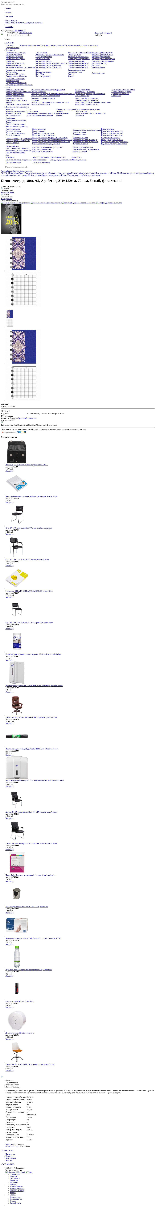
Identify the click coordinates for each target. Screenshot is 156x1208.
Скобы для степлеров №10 (78, 63)
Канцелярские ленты (44, 57)
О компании (15, 1174)
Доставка (9, 16)
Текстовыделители (13, 115)
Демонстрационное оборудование (19, 160)
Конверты (35, 100)
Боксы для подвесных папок (112, 140)
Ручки (29, 109)
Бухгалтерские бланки (120, 94)
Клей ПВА (40, 74)
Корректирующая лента (101, 57)
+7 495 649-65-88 (18, 31)
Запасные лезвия (98, 67)
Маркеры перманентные (15, 111)
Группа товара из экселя (51, 175)
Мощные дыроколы (13, 65)
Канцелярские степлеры (15, 70)
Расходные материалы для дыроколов (20, 67)
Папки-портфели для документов (19, 139)
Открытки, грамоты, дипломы (17, 104)
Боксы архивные (38, 131)
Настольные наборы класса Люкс (49, 67)
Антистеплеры (11, 72)
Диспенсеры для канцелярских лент (50, 55)
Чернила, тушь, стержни (65, 109)
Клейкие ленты (42, 53)
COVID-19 (9, 43)
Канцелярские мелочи (76, 70)
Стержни (59, 111)
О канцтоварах (11, 20)
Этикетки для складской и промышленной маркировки (53, 94)
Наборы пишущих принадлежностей (41, 113)
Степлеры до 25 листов (15, 74)
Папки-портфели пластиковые (18, 141)
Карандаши (10, 118)
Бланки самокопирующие (121, 92)
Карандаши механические (16, 120)
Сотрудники (29, 23)
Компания (9, 1156)
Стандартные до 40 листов (16, 76)
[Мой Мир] (25, 432)
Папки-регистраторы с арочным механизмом (49, 138)
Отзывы (13, 1201)
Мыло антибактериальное (30, 45)
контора (8, 1144)
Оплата (8, 12)
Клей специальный (43, 76)
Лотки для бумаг (98, 73)
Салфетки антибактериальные (52, 45)
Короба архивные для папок (43, 133)
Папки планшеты (79, 134)
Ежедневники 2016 (57, 157)
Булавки (71, 76)
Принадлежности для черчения (87, 109)
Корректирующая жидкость (102, 55)
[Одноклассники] (22, 432)
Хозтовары (10, 157)
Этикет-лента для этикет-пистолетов (45, 96)
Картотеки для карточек (41, 149)
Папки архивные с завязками (43, 135)
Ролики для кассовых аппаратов (18, 92)
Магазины (14, 1182)
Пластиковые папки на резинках (85, 142)
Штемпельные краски (14, 57)
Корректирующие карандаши (103, 59)
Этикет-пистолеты (38, 92)
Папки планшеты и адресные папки (87, 130)
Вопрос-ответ (15, 1197)
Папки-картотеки (12, 143)
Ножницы (96, 65)
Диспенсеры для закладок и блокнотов (90, 94)
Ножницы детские (99, 63)
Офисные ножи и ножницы (103, 61)
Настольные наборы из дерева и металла (51, 63)
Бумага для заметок (82, 90)
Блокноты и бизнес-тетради (16, 100)
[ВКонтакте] (18, 432)
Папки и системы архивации (16, 127)
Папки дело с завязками (15, 133)
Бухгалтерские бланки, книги (123, 90)
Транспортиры (81, 111)
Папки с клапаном (13, 135)
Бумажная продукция (14, 98)
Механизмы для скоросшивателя (18, 150)
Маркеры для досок (13, 113)
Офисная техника (39, 160)
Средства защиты (12, 48)
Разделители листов (80, 144)
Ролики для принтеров (15, 94)
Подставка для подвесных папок (114, 144)
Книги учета (116, 96)
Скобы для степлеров (76, 61)
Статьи (13, 1195)
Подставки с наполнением (16, 83)
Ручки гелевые (32, 111)
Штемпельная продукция (15, 53)
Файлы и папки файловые (83, 147)
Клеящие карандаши (44, 72)
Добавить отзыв (7, 1150)
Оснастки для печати (14, 55)
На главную (10, 1154)
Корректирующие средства (102, 53)
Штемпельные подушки (15, 59)
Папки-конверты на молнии (112, 131)
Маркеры (9, 109)
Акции (8, 8)
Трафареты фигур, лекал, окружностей (90, 113)
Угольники (79, 115)
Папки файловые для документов (86, 149)
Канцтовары (10, 50)
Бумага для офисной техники (86, 98)
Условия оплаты (16, 1187)
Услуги (13, 1193)
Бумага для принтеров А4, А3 (86, 104)
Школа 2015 (76, 157)
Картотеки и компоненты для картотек (47, 147)
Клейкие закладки (82, 96)
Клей (38, 70)
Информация (10, 1158)
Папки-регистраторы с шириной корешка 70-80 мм (52, 140)
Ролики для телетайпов (15, 96)
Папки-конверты (107, 129)
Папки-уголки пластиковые (112, 133)
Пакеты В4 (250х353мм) (40, 104)
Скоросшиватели (12, 146)
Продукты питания (13, 162)
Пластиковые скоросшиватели (17, 148)
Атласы (9, 102)
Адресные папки (79, 132)
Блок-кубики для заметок (85, 92)
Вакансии (38, 23)
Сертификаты (15, 1203)
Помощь (8, 1160)
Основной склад (11, 1146)
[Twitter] (20, 432)
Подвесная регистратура (110, 138)
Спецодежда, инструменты (61, 160)
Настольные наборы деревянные (48, 65)
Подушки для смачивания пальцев (19, 85)
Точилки (9, 122)
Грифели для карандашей (15, 124)
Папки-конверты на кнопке (112, 135)
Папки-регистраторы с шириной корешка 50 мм (51, 142)
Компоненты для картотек (42, 151)
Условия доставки (17, 1189)
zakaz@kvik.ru (6, 199)
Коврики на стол (12, 81)
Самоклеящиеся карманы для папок (46, 144)
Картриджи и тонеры (41, 157)
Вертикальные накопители (78, 57)
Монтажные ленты (43, 59)
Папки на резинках (13, 131)
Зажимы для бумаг (75, 72)
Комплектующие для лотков (79, 59)
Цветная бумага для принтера (86, 100)
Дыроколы (10, 61)
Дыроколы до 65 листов (15, 63)
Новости (21, 23)
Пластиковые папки (80, 138)
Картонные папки (13, 129)
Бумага (8, 87)
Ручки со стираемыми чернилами (40, 115)
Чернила (59, 115)
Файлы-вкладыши (80, 151)
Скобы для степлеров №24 (78, 67)
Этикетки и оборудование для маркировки (48, 90)
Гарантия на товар (17, 1191)
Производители (16, 1199)
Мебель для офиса (79, 160)
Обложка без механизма (15, 152)
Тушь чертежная (62, 113)
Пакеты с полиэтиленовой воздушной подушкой (50, 102)
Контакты (9, 27)
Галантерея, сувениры (41, 162)
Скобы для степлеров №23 (78, 65)
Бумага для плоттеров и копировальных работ (93, 102)
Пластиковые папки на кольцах (85, 140)
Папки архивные (39, 129)
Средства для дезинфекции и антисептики (81, 45)
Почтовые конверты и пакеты (43, 98)
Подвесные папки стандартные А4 (114, 142)
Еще (7, 155)
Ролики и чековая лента (15, 90)
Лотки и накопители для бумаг (80, 53)
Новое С (64, 175)
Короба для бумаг (74, 55)
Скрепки (71, 74)
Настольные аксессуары (15, 79)
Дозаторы (9, 45)
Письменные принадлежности (17, 107)
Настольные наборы (43, 61)
